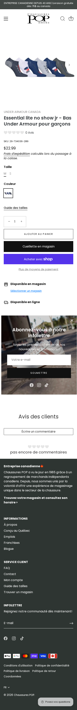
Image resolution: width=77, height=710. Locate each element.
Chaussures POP (24, 695)
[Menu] (6, 19)
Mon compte (13, 580)
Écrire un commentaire (38, 431)
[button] (8, 65)
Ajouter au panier (38, 234)
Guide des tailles (15, 208)
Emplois (9, 537)
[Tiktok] (46, 385)
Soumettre (38, 373)
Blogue (9, 549)
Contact (10, 574)
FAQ (7, 568)
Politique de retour (44, 671)
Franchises (12, 543)
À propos (10, 524)
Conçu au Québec (17, 530)
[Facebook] (31, 385)
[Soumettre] (71, 623)
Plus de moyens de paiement (38, 269)
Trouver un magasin (18, 592)
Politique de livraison (17, 671)
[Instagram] (39, 385)
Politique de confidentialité (52, 665)
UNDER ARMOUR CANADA (22, 112)
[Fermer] (72, 320)
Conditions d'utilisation (18, 665)
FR (5, 687)
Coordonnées (12, 676)
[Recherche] (62, 19)
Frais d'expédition (17, 154)
